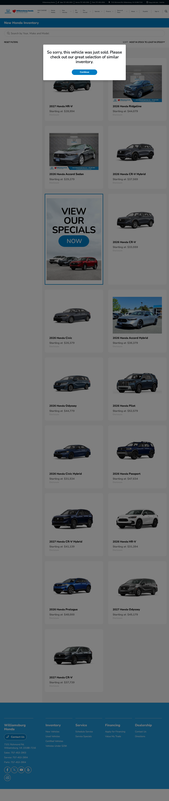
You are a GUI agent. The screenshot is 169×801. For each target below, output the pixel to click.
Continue (84, 72)
